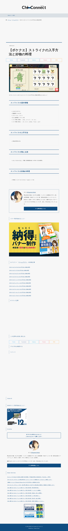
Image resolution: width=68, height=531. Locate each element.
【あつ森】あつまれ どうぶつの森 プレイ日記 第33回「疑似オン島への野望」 (24, 493)
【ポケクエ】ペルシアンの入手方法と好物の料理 (20, 292)
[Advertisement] (34, 32)
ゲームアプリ (23, 262)
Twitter (11, 60)
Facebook (22, 60)
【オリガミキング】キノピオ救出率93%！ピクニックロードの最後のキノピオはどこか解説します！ (29, 479)
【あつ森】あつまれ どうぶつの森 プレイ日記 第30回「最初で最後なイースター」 (25, 501)
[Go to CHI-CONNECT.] (6, 20)
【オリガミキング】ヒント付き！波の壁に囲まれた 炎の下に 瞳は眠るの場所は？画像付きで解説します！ (31, 485)
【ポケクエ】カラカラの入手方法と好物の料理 (19, 267)
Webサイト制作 (11, 15)
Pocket (45, 60)
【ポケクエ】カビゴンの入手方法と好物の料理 (19, 273)
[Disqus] (34, 371)
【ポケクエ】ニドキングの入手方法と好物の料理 (20, 286)
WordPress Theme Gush (34, 528)
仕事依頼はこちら (41, 208)
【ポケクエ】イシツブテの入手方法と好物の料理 (20, 279)
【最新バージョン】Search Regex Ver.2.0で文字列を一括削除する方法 (23, 482)
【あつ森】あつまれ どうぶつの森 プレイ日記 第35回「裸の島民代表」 (23, 487)
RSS (57, 60)
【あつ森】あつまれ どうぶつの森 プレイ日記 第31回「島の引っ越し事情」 (24, 498)
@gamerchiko (31, 192)
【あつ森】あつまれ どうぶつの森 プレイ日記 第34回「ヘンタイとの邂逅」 (24, 490)
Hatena (34, 60)
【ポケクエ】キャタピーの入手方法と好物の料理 (20, 289)
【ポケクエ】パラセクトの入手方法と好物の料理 (20, 295)
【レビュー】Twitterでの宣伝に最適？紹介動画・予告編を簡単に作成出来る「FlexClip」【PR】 (29, 477)
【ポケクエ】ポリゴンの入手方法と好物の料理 (19, 276)
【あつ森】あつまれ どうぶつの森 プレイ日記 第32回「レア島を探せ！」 (23, 495)
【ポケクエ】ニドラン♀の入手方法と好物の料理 (20, 283)
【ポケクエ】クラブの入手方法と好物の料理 (19, 270)
